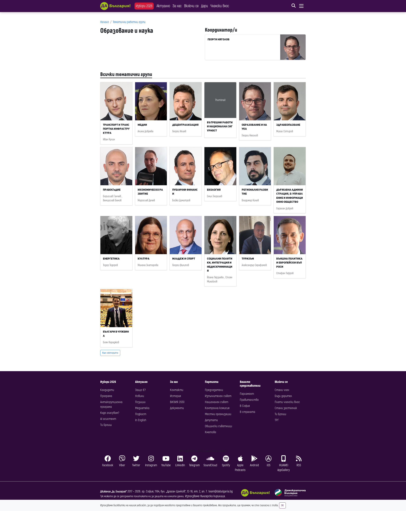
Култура (143, 258)
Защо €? (140, 390)
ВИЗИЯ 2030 (177, 402)
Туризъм (248, 258)
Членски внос (219, 6)
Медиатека (142, 408)
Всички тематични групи (126, 74)
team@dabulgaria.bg (220, 491)
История (175, 396)
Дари (204, 6)
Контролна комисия (217, 408)
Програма (106, 396)
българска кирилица (212, 496)
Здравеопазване (288, 124)
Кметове (210, 432)
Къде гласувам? (109, 413)
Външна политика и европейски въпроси (289, 262)
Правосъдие (112, 189)
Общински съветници (218, 426)
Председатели (214, 390)
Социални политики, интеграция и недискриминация (219, 264)
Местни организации (218, 414)
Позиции (140, 402)
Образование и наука (254, 126)
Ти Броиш (106, 425)
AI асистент (108, 419)
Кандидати (107, 390)
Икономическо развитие (150, 191)
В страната (247, 412)
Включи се (191, 6)
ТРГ (277, 420)
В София (245, 406)
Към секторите (110, 352)
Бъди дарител (283, 396)
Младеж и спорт (183, 258)
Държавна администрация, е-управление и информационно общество (289, 196)
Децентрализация (185, 124)
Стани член (282, 390)
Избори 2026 (144, 6)
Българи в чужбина (116, 333)
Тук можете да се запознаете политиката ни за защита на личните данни (142, 496)
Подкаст (140, 414)
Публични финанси (185, 191)
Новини (139, 396)
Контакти (176, 390)
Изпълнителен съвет (218, 396)
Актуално (163, 6)
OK (282, 505)
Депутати (211, 420)
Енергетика (111, 258)
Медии (142, 124)
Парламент (247, 394)
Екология (214, 189)
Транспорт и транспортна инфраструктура (116, 128)
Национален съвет (216, 402)
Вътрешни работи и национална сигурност (220, 126)
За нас (177, 6)
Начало (104, 22)
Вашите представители (250, 384)
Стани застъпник (286, 408)
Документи (177, 408)
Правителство (249, 400)
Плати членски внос (287, 402)
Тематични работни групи (129, 22)
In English (140, 420)
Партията (211, 382)
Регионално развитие (255, 191)
